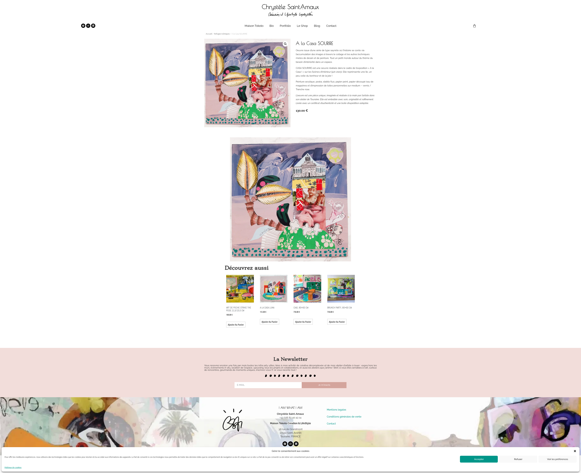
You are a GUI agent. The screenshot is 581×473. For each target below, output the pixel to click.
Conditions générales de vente (344, 416)
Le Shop (302, 25)
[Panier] (474, 25)
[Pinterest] (83, 26)
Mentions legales (336, 409)
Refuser (518, 459)
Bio (271, 25)
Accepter (479, 459)
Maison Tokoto (254, 25)
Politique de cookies (13, 467)
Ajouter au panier (236, 324)
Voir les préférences (557, 459)
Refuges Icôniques (222, 34)
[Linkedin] (93, 26)
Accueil (209, 34)
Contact (331, 25)
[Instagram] (88, 26)
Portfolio (285, 25)
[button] (574, 451)
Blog (317, 25)
